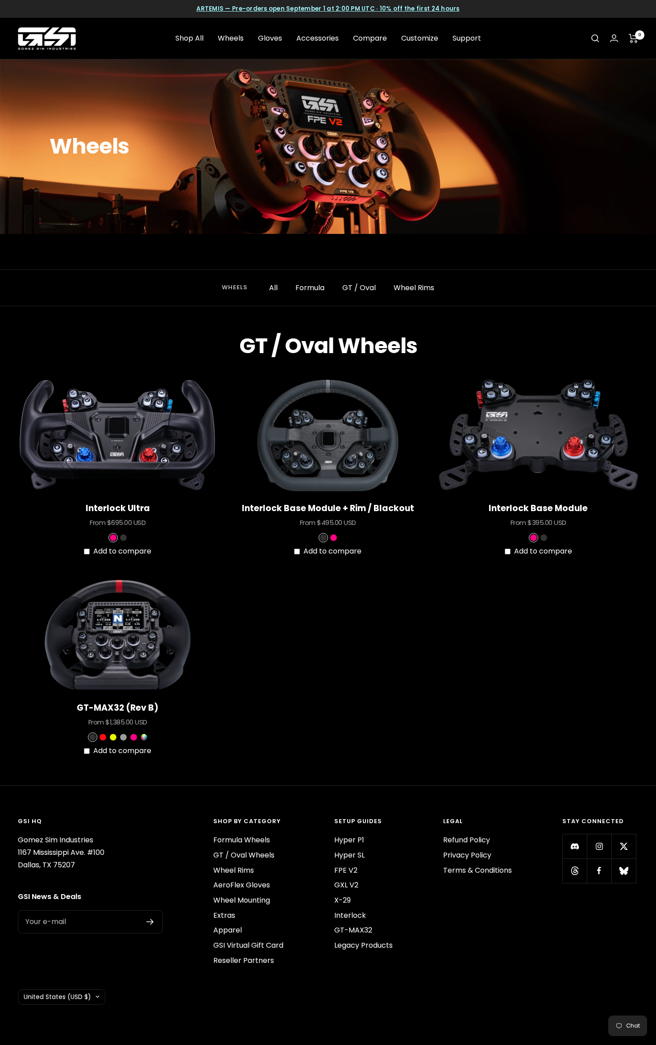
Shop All (189, 38)
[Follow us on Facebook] (599, 870)
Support (467, 38)
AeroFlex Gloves (241, 885)
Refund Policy (466, 840)
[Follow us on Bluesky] (623, 870)
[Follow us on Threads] (574, 870)
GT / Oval (359, 288)
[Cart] (633, 38)
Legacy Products (363, 945)
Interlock (350, 915)
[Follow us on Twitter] (623, 846)
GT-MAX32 (353, 930)
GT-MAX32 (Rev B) (117, 708)
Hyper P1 (349, 840)
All (273, 288)
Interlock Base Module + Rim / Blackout (328, 508)
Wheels (231, 38)
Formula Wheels (241, 840)
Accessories (317, 38)
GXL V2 (346, 885)
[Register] (150, 922)
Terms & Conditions (477, 870)
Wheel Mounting (241, 900)
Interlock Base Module (538, 508)
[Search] (595, 38)
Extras (224, 915)
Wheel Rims (414, 288)
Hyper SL (349, 855)
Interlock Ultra (118, 508)
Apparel (227, 930)
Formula (309, 288)
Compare (370, 38)
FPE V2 (345, 870)
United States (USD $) (57, 996)
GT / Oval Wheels (243, 855)
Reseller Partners (243, 960)
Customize (419, 38)
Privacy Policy (467, 855)
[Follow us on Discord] (574, 846)
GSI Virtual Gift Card (248, 945)
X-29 (342, 900)
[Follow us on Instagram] (599, 846)
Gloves (270, 38)
